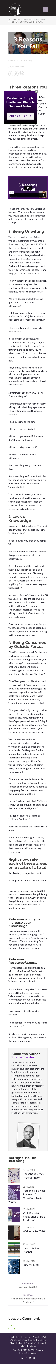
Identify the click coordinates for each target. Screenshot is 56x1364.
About (25, 1340)
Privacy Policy (31, 1343)
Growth (36, 1337)
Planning (28, 60)
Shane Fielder (18, 66)
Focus (19, 60)
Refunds (32, 1346)
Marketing (25, 1337)
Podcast (19, 1343)
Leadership (14, 1337)
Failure (11, 60)
